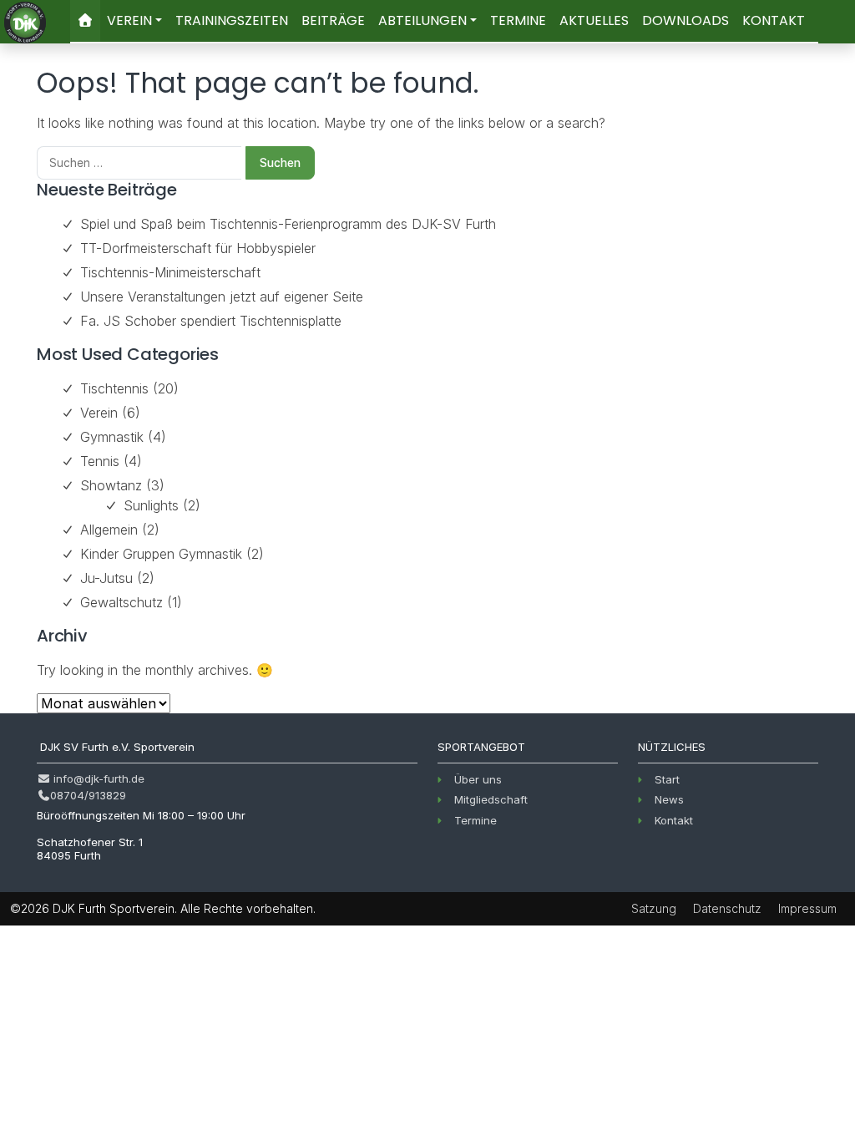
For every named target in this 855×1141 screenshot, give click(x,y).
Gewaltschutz (121, 602)
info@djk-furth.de (97, 778)
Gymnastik (112, 437)
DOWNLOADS (685, 20)
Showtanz (111, 485)
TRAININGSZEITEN (231, 20)
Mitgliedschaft (491, 799)
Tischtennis (114, 388)
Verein (99, 412)
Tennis (99, 461)
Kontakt (674, 820)
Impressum (807, 908)
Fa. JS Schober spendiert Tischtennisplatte (210, 320)
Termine (475, 820)
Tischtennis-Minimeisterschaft (170, 272)
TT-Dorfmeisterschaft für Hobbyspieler (198, 248)
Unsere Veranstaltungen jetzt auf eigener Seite (221, 296)
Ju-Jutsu (106, 578)
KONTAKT (773, 20)
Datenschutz (727, 908)
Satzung (653, 908)
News (669, 799)
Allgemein (109, 529)
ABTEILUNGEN (422, 20)
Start (667, 779)
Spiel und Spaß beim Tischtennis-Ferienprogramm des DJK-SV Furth (288, 224)
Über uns (478, 779)
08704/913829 (88, 795)
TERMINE (518, 20)
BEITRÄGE (333, 20)
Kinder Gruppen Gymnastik (161, 553)
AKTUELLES (594, 20)
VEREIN (129, 20)
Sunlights (151, 505)
